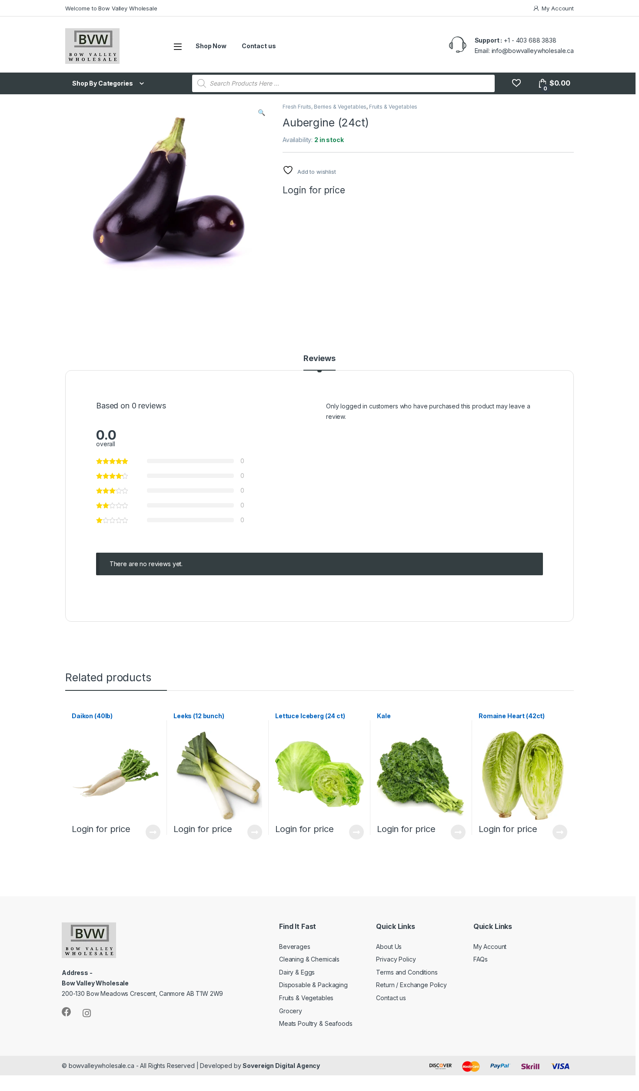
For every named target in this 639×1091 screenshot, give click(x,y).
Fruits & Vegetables (393, 106)
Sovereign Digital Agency (281, 1065)
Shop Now (211, 46)
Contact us (259, 46)
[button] (261, 112)
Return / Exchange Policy (411, 984)
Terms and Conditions (406, 972)
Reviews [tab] (319, 359)
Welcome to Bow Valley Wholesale (111, 8)
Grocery (290, 1011)
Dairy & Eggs (297, 972)
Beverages (294, 946)
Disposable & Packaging (313, 984)
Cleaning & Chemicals (309, 959)
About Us (389, 946)
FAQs (480, 959)
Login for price (314, 190)
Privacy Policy (396, 959)
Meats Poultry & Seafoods (316, 1023)
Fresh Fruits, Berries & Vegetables (324, 106)
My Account (558, 8)
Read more (153, 832)
